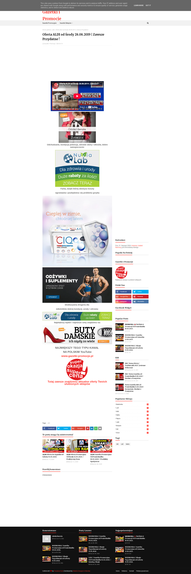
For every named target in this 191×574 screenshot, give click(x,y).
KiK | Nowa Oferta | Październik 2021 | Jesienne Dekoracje (135, 365)
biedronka (132, 404)
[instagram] (123, 301)
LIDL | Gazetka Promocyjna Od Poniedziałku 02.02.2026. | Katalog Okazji (100, 560)
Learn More (138, 5)
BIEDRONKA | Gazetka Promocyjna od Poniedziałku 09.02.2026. (63, 548)
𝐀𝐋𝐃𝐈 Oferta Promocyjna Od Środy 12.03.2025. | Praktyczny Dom (76, 456)
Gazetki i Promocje (49, 43)
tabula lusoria (57, 536)
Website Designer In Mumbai (81, 571)
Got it (148, 5)
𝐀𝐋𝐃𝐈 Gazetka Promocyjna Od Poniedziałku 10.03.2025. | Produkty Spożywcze (100, 457)
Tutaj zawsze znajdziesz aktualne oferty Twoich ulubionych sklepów (77, 382)
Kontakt (131, 571)
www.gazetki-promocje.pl (77, 355)
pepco (132, 418)
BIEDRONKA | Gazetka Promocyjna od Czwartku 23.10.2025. (134, 337)
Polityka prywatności (142, 571)
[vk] (141, 301)
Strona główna (46, 30)
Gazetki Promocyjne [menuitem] (49, 23)
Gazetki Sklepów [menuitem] (65, 23)
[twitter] (141, 292)
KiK (132, 429)
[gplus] (123, 296)
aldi (53, 30)
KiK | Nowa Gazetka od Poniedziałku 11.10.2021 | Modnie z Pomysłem (134, 376)
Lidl (132, 408)
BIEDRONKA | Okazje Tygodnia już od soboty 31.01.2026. (134, 348)
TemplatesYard (58, 571)
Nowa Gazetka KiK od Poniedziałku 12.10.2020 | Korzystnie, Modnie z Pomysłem (134, 388)
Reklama (124, 571)
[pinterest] (141, 296)
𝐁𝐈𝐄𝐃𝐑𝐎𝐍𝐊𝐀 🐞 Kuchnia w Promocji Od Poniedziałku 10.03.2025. (135, 326)
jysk (132, 422)
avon (132, 433)
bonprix (132, 425)
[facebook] (123, 292)
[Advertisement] (77, 63)
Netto (132, 415)
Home (117, 571)
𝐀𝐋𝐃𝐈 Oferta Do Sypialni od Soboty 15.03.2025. (52, 455)
